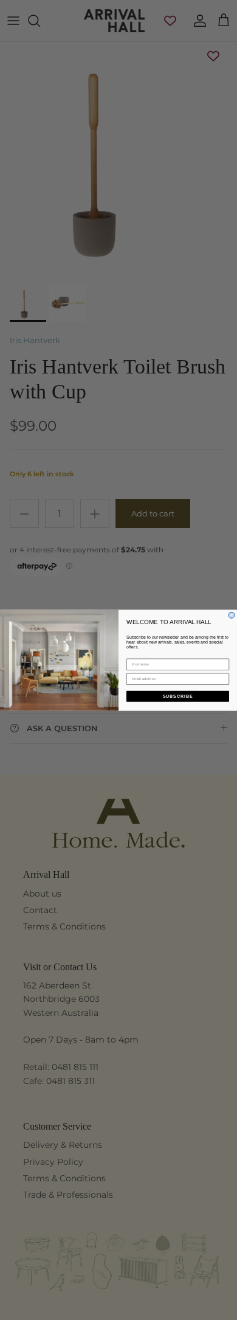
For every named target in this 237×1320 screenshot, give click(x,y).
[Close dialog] (231, 615)
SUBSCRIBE (178, 695)
